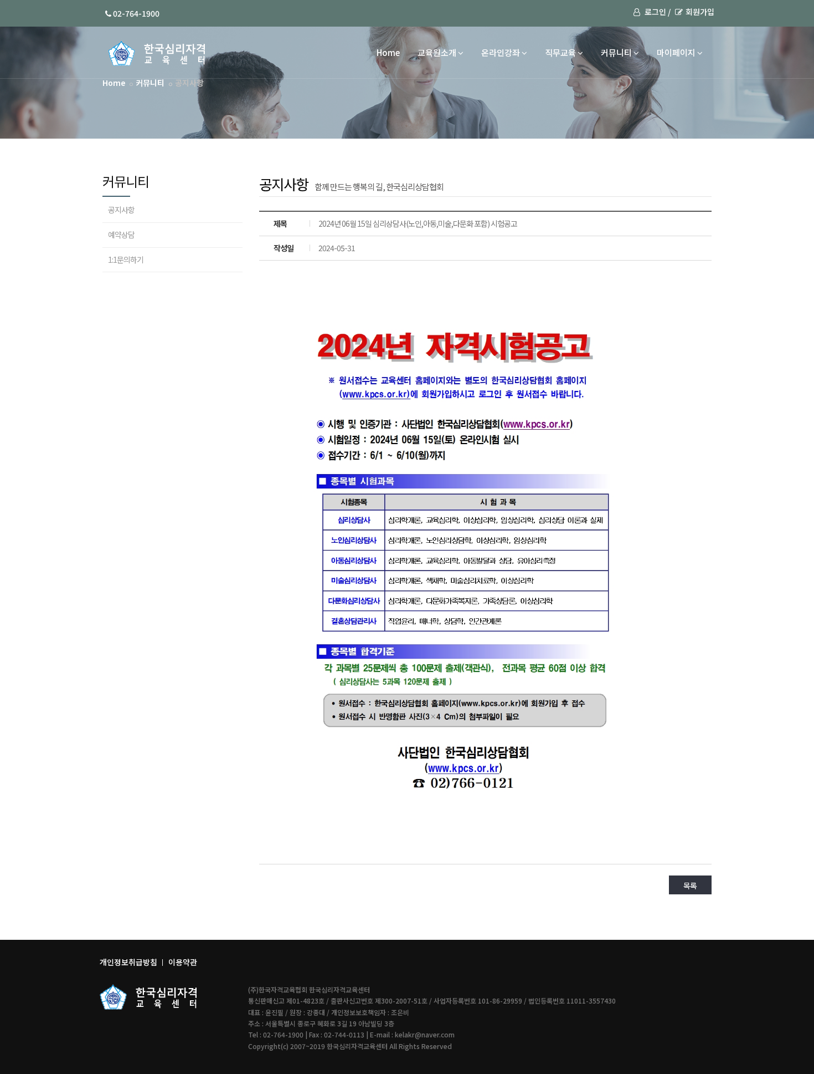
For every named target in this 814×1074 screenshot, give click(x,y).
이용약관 (182, 962)
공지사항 (121, 209)
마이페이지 (676, 52)
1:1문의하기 (125, 259)
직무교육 (560, 52)
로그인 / (657, 11)
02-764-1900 (135, 13)
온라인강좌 (500, 52)
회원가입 (700, 11)
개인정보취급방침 (128, 962)
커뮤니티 (616, 52)
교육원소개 (437, 52)
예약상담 (121, 234)
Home (388, 52)
